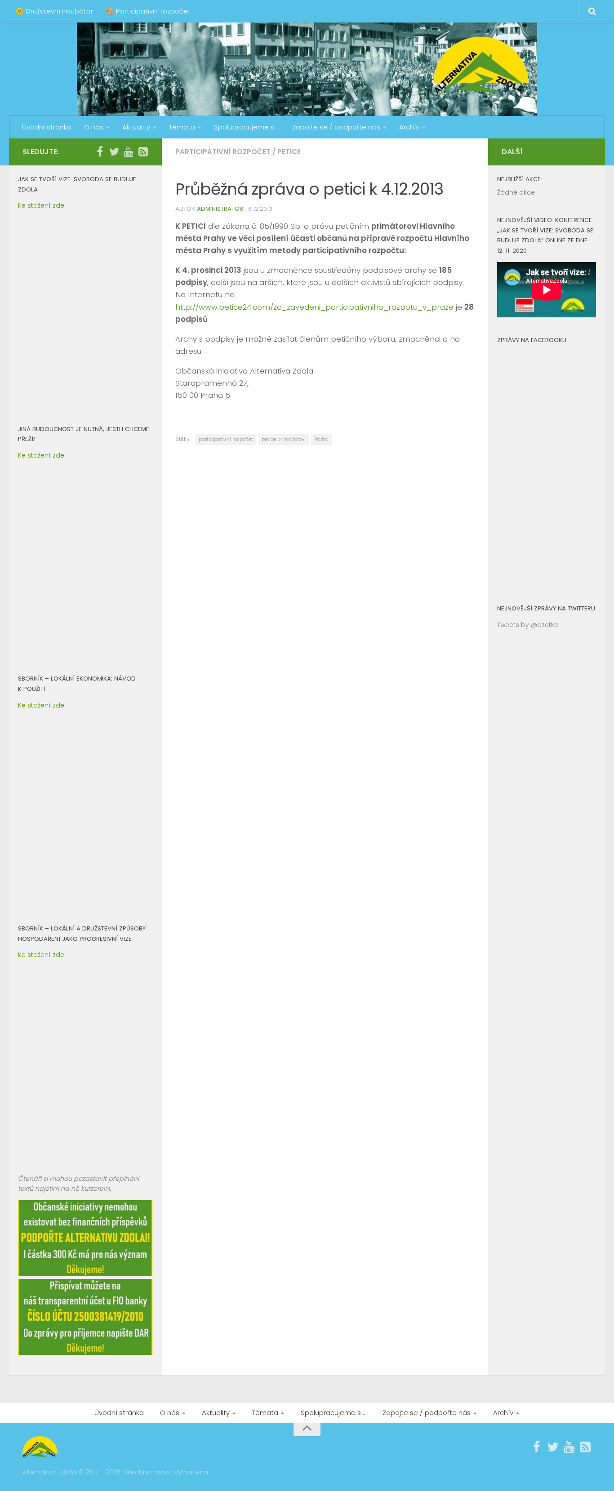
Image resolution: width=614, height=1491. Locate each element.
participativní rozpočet (226, 439)
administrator (220, 209)
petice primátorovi (284, 439)
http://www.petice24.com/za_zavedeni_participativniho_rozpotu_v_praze (314, 307)
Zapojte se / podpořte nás (336, 127)
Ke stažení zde (41, 205)
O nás (93, 127)
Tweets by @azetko (528, 624)
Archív (409, 127)
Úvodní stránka (46, 127)
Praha (321, 439)
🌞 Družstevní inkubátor (54, 11)
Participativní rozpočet (223, 151)
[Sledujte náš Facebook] (99, 151)
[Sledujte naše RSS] (143, 151)
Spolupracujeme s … (247, 127)
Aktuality (136, 127)
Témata (182, 127)
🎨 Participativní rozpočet (148, 11)
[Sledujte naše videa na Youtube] (128, 151)
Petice (289, 151)
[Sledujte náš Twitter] (114, 151)
